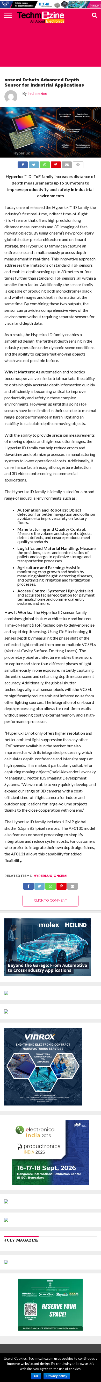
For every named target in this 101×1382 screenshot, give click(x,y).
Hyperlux (43, 876)
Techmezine (37, 93)
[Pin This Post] (61, 884)
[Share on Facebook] (28, 884)
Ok (36, 1376)
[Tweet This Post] (39, 884)
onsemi (60, 876)
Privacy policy (56, 1376)
